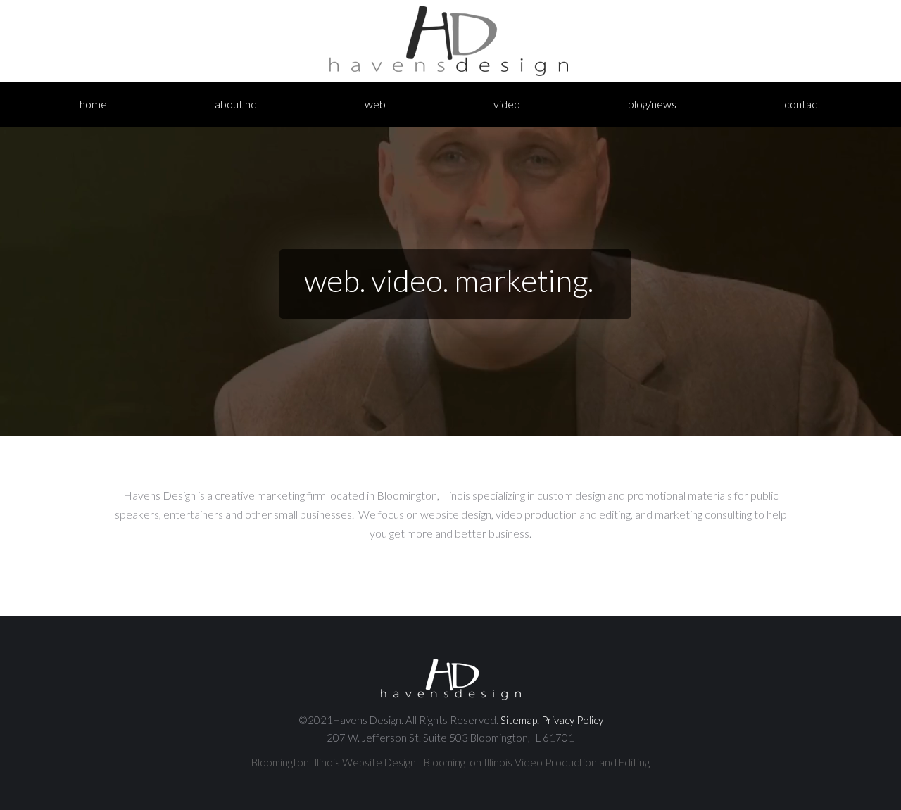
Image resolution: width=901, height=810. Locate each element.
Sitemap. (519, 720)
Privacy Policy (572, 720)
